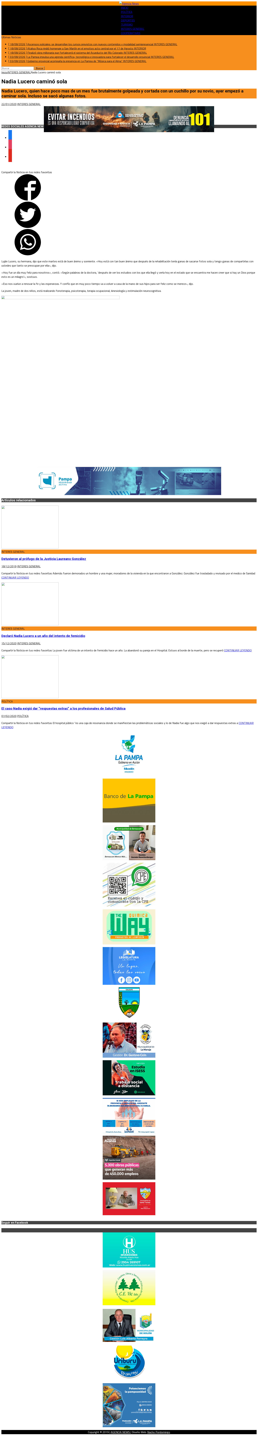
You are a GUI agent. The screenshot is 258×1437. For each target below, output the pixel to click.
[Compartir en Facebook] (27, 199)
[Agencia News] (129, 3)
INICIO (124, 8)
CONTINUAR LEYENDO (15, 577)
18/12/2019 (8, 566)
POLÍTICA (126, 12)
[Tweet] (27, 227)
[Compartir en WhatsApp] (27, 254)
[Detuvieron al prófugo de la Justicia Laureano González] (30, 547)
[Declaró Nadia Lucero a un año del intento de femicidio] (30, 624)
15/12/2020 (8, 643)
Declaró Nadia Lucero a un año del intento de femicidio (43, 636)
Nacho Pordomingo (158, 1432)
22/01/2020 (8, 104)
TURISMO (127, 24)
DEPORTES (128, 20)
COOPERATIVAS (130, 33)
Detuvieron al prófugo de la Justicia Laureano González (43, 559)
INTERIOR (127, 16)
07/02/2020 (8, 716)
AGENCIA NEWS (121, 1432)
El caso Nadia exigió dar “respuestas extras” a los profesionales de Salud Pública (63, 709)
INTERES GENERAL (132, 29)
